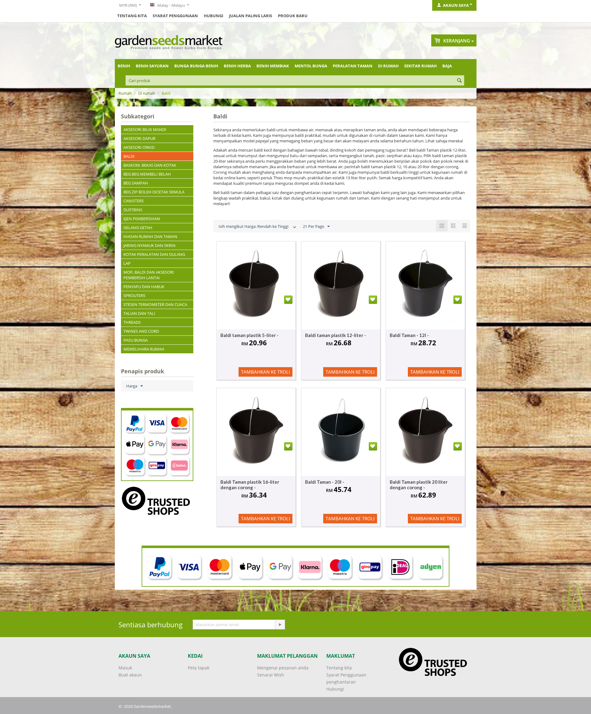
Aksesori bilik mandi (144, 129)
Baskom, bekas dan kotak (149, 165)
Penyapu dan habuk (143, 286)
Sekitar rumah (420, 66)
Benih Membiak (272, 66)
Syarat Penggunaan (175, 15)
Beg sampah (135, 183)
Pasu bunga (135, 340)
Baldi (129, 156)
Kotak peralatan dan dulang (154, 254)
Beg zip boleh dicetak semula (153, 192)
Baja (447, 66)
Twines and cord (141, 331)
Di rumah (388, 66)
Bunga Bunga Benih (196, 66)
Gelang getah (137, 227)
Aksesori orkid (139, 147)
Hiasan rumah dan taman (150, 236)
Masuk (125, 668)
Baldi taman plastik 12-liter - (335, 335)
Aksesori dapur (139, 138)
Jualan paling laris (250, 15)
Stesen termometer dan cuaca (155, 304)
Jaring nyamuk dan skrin (149, 245)
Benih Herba (237, 66)
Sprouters (134, 295)
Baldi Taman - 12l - (409, 335)
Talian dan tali (139, 313)
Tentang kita (132, 15)
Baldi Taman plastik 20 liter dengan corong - (419, 484)
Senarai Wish (270, 675)
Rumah (125, 93)
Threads (132, 322)
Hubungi (213, 15)
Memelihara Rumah (143, 349)
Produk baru (293, 15)
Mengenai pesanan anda (282, 668)
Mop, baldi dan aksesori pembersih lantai (148, 274)
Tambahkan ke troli (265, 372)
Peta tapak (198, 668)
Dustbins (132, 209)
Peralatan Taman (352, 66)
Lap (127, 263)
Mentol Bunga (311, 66)
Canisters (133, 201)
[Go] (280, 624)
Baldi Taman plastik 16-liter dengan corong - (249, 484)
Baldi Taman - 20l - (324, 482)
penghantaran (341, 682)
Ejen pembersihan (141, 218)
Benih (124, 66)
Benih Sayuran (152, 66)
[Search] (459, 81)
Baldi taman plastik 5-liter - (249, 335)
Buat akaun (130, 675)
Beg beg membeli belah (147, 174)
